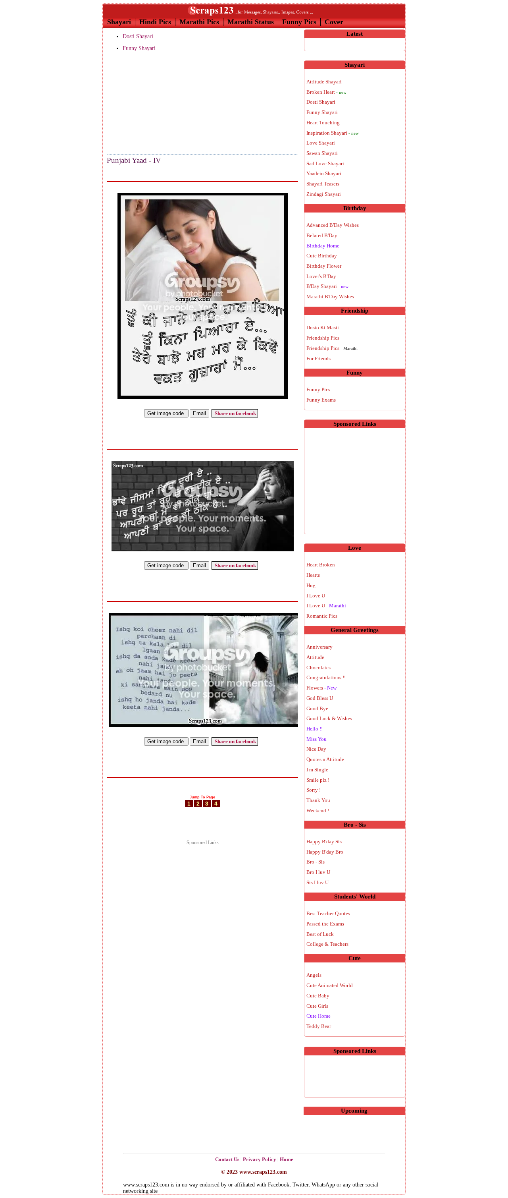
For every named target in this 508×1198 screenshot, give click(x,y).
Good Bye (317, 708)
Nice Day (316, 749)
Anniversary (319, 647)
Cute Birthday (321, 256)
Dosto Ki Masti (322, 327)
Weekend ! (317, 810)
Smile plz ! (317, 780)
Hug (311, 585)
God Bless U (319, 698)
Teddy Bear (318, 1026)
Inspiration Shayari (332, 133)
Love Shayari (320, 143)
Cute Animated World (329, 985)
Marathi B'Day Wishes (330, 297)
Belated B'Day (321, 235)
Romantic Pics (321, 616)
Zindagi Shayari (323, 194)
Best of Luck (320, 934)
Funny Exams (321, 400)
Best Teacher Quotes (328, 913)
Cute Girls (317, 1006)
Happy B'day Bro (324, 852)
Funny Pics (299, 22)
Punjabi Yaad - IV (134, 160)
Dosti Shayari (138, 36)
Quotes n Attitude (325, 759)
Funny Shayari (139, 48)
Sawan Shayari (322, 153)
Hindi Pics (155, 22)
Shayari (119, 22)
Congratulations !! (326, 677)
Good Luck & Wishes (329, 718)
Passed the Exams (325, 924)
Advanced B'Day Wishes (332, 225)
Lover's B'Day (321, 276)
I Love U (315, 596)
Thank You (318, 800)
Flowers (321, 688)
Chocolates (318, 667)
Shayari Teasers (322, 184)
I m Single (317, 770)
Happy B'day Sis (324, 841)
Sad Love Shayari (325, 163)
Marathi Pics (199, 22)
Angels (313, 975)
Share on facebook (235, 413)
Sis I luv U (317, 882)
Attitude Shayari (324, 82)
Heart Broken (320, 565)
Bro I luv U (318, 872)
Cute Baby (317, 996)
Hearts (313, 575)
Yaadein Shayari (323, 173)
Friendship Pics (322, 338)
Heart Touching (323, 123)
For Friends (318, 358)
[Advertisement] (146, 103)
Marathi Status (250, 22)
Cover (334, 22)
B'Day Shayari (327, 286)
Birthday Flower (323, 266)
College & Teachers (327, 944)
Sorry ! (313, 790)
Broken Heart (326, 92)
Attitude (315, 657)
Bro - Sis (315, 862)
